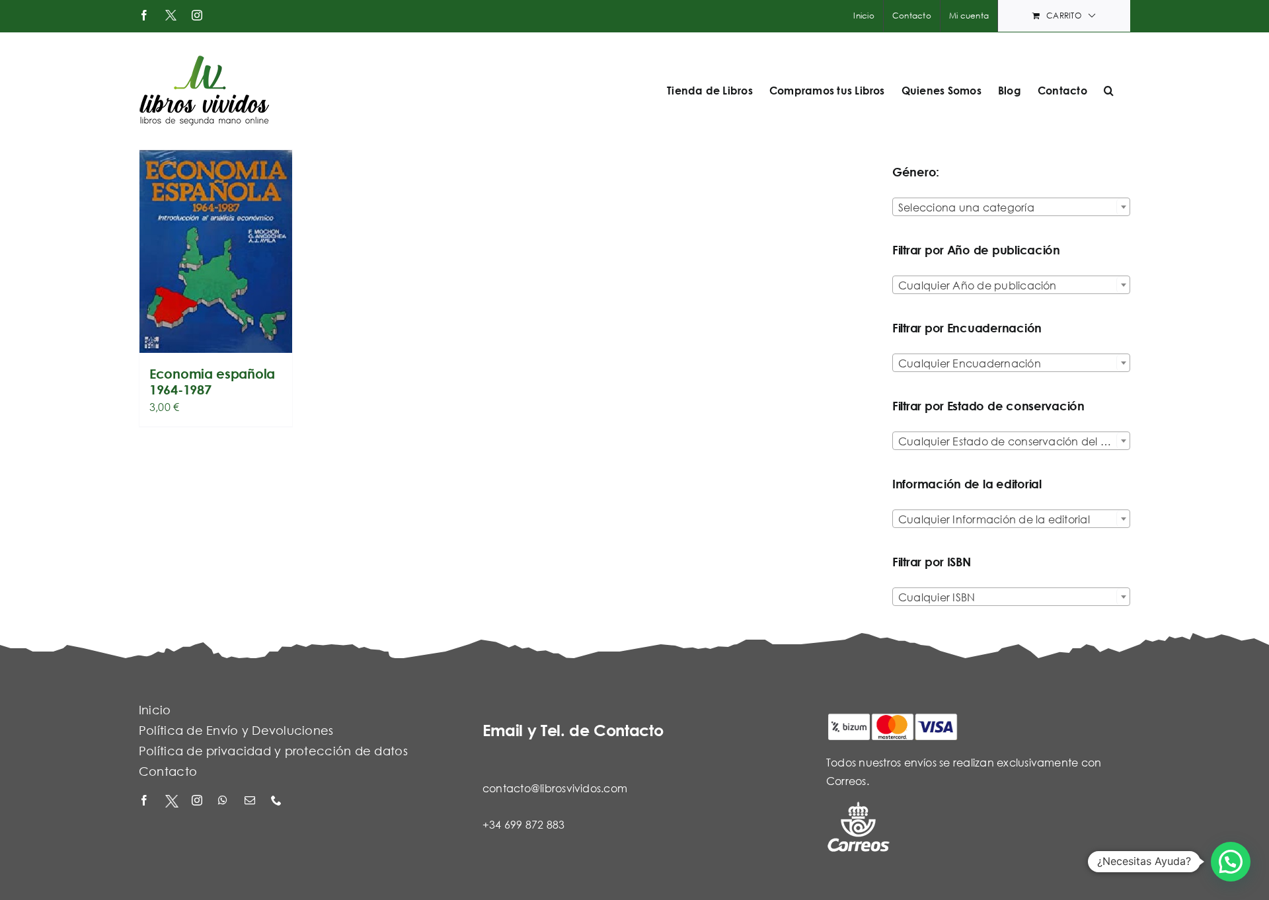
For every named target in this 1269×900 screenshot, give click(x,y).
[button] (1109, 90)
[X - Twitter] (171, 801)
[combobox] (1011, 207)
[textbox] (1011, 207)
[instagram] (198, 801)
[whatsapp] (224, 801)
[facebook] (145, 801)
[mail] (251, 801)
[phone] (277, 801)
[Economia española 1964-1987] (215, 251)
